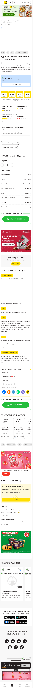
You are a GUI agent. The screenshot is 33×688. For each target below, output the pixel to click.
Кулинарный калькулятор (9, 143)
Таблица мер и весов (8, 147)
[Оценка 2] (6, 384)
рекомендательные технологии (11, 665)
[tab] (4, 685)
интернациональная (8, 124)
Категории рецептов (16, 660)
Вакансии (24, 656)
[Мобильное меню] (1, 2)
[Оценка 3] (9, 384)
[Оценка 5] (14, 384)
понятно (25, 665)
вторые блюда (11, 444)
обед (19, 444)
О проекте (7, 654)
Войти (16, 499)
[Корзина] (25, 2)
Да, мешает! (15, 263)
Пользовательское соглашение (12, 656)
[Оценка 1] (3, 384)
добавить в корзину (16, 219)
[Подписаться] (20, 569)
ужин (2, 444)
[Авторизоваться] (29, 2)
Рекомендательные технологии (15, 658)
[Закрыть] (30, 658)
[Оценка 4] (11, 384)
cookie (4, 667)
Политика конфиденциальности (19, 654)
